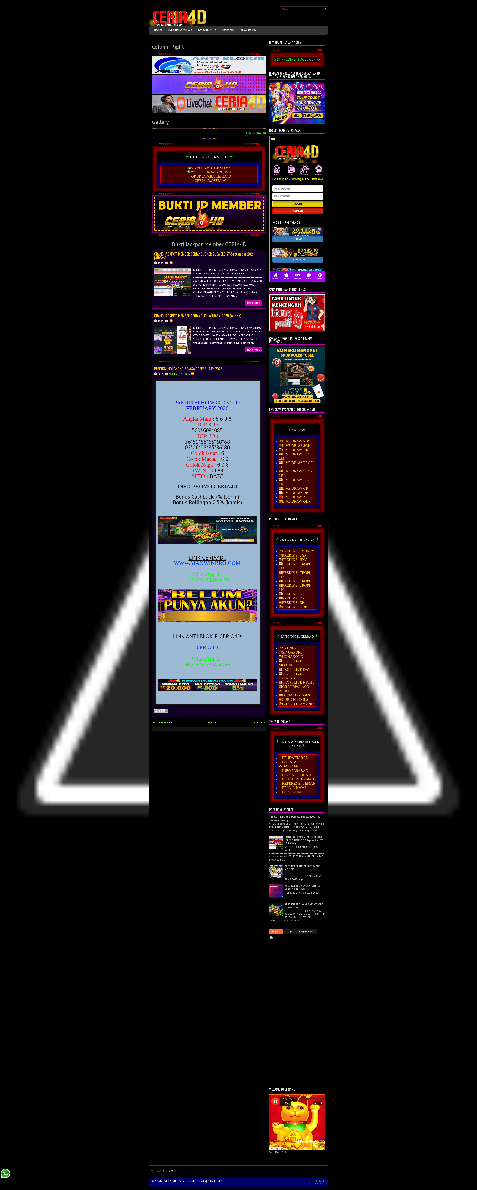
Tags (289, 931)
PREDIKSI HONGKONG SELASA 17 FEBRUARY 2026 (188, 368)
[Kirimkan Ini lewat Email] (156, 711)
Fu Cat (285, 1152)
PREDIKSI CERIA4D (316, 1183)
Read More (253, 303)
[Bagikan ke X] (163, 711)
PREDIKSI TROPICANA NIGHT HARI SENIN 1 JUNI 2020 (303, 887)
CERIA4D (207, 647)
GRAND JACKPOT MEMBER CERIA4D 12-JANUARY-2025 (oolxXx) (197, 316)
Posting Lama (258, 722)
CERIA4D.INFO (214, 1181)
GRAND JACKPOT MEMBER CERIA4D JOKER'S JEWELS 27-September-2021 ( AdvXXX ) (305, 840)
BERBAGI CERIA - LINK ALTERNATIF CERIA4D (183, 1181)
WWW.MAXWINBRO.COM (207, 563)
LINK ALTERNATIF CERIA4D (180, 30)
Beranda (158, 30)
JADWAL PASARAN (248, 30)
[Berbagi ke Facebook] (166, 711)
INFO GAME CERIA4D (207, 30)
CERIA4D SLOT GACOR (165, 1170)
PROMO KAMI (228, 30)
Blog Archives (306, 931)
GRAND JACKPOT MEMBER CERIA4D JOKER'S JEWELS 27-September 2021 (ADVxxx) (204, 256)
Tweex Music (274, 1152)
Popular (276, 931)
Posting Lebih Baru (162, 722)
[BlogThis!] (159, 711)
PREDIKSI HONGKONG (179, 374)
